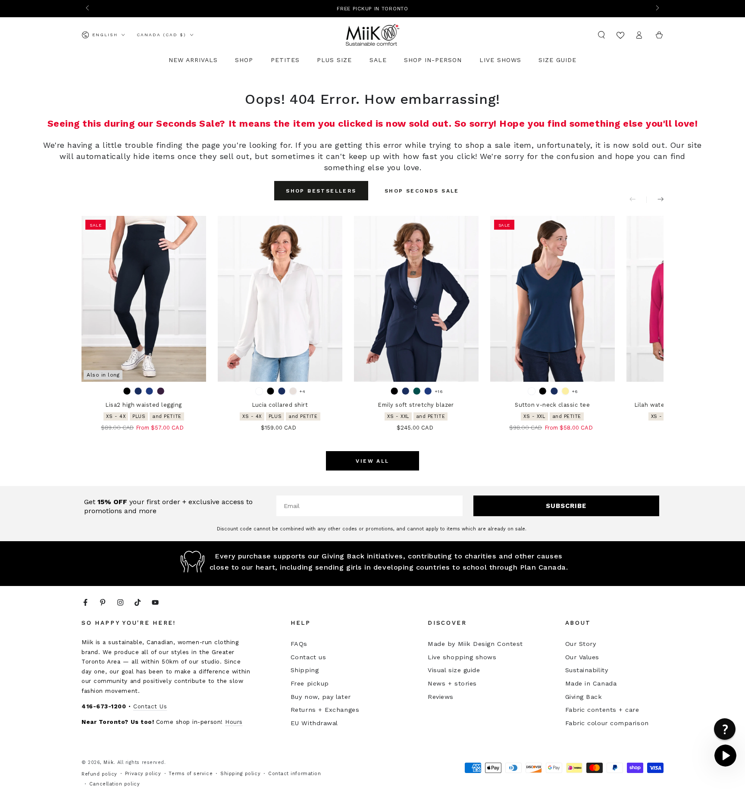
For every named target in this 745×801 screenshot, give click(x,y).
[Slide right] (657, 8)
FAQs (299, 643)
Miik (108, 762)
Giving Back (583, 696)
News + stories (452, 683)
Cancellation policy (114, 784)
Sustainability (586, 670)
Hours (234, 721)
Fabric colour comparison (607, 723)
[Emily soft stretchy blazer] (416, 299)
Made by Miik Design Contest (475, 643)
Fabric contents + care (602, 709)
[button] (602, 35)
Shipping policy (240, 773)
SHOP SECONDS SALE (422, 191)
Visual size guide (454, 670)
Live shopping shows (462, 657)
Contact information (294, 773)
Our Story (580, 643)
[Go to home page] (373, 35)
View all (372, 461)
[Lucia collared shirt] (280, 299)
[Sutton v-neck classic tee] (552, 299)
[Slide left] (88, 8)
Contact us (308, 657)
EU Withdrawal (314, 723)
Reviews (441, 696)
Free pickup (310, 683)
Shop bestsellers (321, 191)
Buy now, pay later (321, 696)
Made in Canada (591, 683)
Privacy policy (143, 773)
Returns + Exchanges (325, 709)
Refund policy (99, 774)
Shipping (305, 670)
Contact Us (150, 706)
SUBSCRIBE (566, 506)
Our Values (582, 657)
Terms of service (191, 773)
